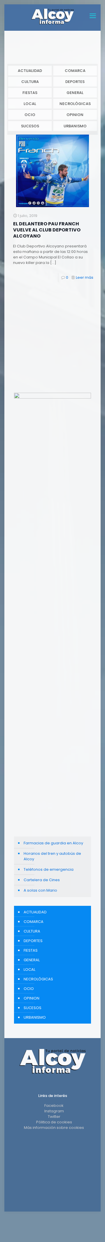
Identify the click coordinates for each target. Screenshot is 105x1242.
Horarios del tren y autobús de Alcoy (52, 856)
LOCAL (30, 103)
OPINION (74, 114)
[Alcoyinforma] (52, 16)
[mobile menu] (93, 16)
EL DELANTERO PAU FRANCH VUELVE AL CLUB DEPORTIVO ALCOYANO (46, 229)
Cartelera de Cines (42, 880)
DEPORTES (75, 81)
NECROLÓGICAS (75, 103)
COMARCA (75, 70)
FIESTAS (29, 92)
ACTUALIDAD (30, 70)
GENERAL (74, 92)
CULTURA (30, 81)
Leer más (84, 277)
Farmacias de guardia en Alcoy (53, 843)
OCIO (29, 114)
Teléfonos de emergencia (49, 869)
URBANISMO (75, 126)
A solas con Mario (40, 890)
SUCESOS (30, 126)
